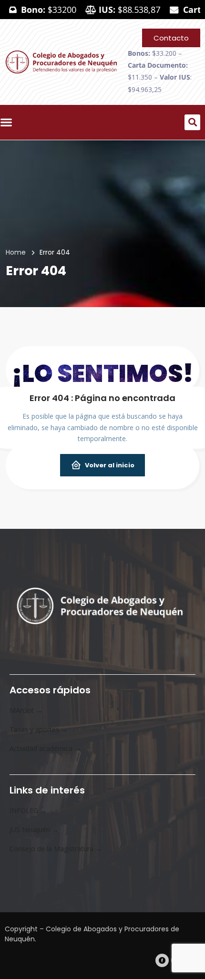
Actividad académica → (45, 748)
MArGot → (26, 710)
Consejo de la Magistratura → (56, 848)
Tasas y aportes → (39, 729)
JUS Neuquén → (34, 829)
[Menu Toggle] (8, 122)
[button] (192, 122)
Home (16, 252)
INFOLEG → (28, 810)
